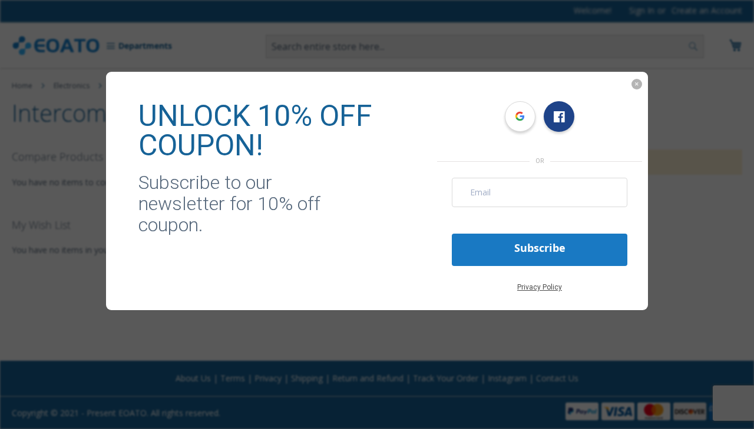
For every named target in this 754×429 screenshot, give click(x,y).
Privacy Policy (539, 287)
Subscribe (540, 248)
